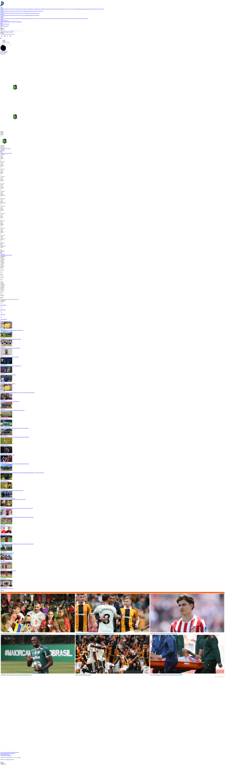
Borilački (20, 18)
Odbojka (15, 21)
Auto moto (13, 18)
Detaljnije (2, 146)
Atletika (16, 18)
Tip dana (86, 18)
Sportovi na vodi (44, 18)
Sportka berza (9, 755)
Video (48, 18)
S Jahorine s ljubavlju (4, 20)
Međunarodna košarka (27, 11)
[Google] (1, 36)
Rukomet (20, 21)
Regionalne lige (19, 8)
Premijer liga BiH (3, 8)
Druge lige (14, 8)
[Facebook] (4, 36)
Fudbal (2, 21)
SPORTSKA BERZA (4, 26)
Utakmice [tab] (6, 321)
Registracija (11, 31)
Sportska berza (6, 18)
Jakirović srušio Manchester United (83, 674)
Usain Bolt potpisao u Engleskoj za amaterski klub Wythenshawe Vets (16, 674)
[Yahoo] (10, 36)
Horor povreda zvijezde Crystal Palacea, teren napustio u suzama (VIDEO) (166, 674)
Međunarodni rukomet (30, 13)
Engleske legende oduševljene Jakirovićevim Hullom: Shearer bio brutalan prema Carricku (95, 633)
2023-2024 (2, 149)
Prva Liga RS (3, 13)
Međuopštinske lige (31, 8)
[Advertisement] (112, 63)
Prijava (3, 28)
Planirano (6, 148)
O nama (4, 752)
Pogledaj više (2, 256)
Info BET (61, 18)
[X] (7, 36)
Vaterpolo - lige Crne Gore (36, 18)
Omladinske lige (44, 8)
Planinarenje (24, 18)
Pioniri (4, 41)
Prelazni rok (91, 8)
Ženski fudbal (49, 8)
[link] (112, 157)
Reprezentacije (86, 8)
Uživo (3, 53)
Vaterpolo (28, 18)
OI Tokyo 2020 (81, 18)
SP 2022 (98, 8)
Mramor (1, 132)
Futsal (53, 8)
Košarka (11, 21)
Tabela (9, 148)
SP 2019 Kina (40, 11)
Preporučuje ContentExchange (219, 676)
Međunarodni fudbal (79, 8)
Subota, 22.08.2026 (4, 51)
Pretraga (7, 754)
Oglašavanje (12, 753)
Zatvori (2, 590)
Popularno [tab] (2, 321)
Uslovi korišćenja (9, 752)
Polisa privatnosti (15, 752)
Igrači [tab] (9, 321)
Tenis (10, 18)
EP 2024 (95, 8)
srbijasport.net (9, 759)
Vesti (1, 6)
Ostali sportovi (56, 18)
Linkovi (1, 755)
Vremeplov (52, 18)
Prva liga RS (9, 8)
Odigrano (2, 148)
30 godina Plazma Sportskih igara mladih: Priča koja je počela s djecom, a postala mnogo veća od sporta (24, 633)
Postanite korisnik (3, 753)
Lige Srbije (67, 8)
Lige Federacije (57, 8)
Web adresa (2, 147)
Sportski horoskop (75, 18)
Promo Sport (69, 18)
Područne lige (24, 8)
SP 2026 (102, 8)
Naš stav (65, 18)
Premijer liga (7, 11)
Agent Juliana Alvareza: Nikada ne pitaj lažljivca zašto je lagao (163, 633)
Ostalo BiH (63, 8)
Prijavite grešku (3, 754)
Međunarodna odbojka (29, 15)
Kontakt (8, 753)
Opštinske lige (37, 8)
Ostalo (11, 11)
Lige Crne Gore (72, 8)
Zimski (1, 18)
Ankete (5, 755)
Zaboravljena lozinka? (4, 31)
